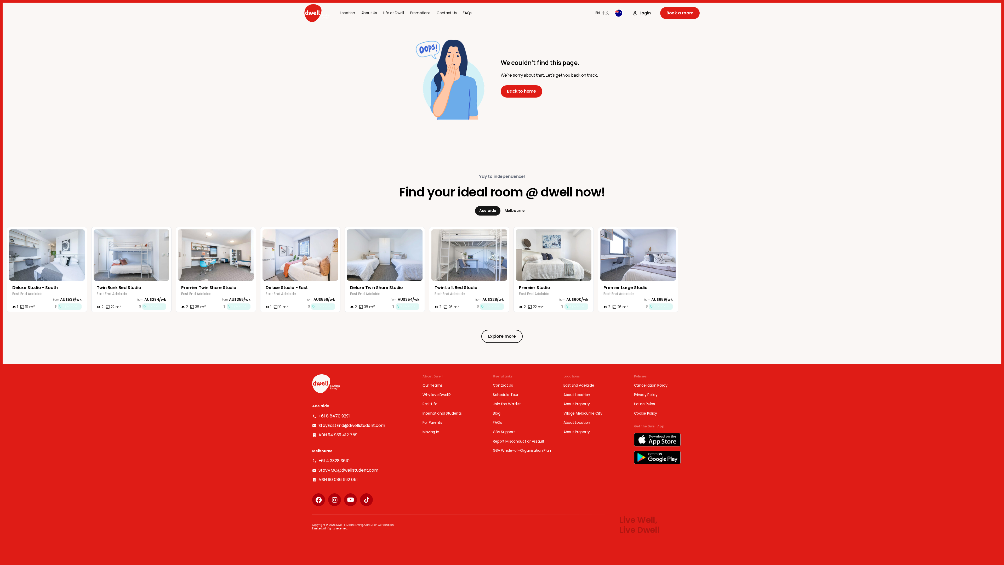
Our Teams (432, 385)
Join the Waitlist (507, 404)
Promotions (420, 12)
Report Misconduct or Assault (518, 441)
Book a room (679, 13)
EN (597, 12)
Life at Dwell (393, 12)
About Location (576, 394)
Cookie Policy (645, 413)
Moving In (431, 432)
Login (645, 13)
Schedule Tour (505, 394)
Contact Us (447, 12)
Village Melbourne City (582, 413)
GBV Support (504, 432)
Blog (496, 413)
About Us (369, 12)
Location (347, 12)
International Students (442, 413)
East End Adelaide (578, 385)
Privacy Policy (646, 394)
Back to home (521, 91)
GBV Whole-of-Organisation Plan (522, 450)
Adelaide (487, 210)
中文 (605, 12)
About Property (576, 404)
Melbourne (515, 210)
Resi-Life (430, 404)
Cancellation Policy (651, 385)
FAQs (467, 12)
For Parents (432, 422)
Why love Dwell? (437, 394)
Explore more (502, 336)
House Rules (644, 404)
